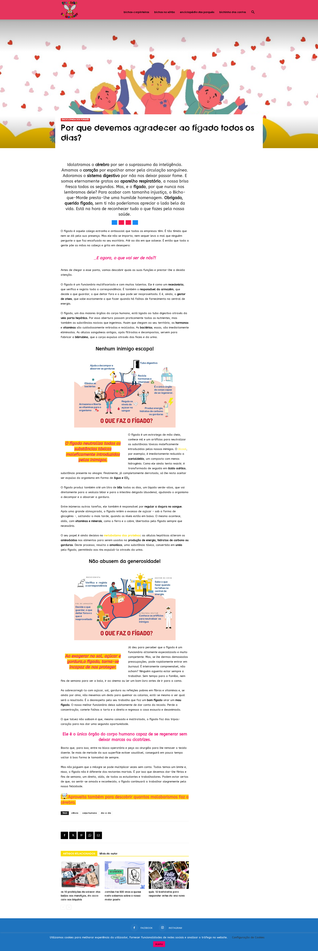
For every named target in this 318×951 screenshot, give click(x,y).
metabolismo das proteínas (122, 535)
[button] (252, 12)
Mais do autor (108, 853)
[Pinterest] (81, 835)
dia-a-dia (106, 813)
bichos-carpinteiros (136, 12)
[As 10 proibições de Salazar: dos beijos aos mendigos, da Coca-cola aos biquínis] (81, 875)
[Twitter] (73, 835)
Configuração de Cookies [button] (248, 937)
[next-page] (69, 907)
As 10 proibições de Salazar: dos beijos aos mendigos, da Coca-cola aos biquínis (80, 896)
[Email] (98, 835)
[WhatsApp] (89, 835)
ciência (74, 813)
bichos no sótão (164, 12)
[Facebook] (64, 835)
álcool (182, 449)
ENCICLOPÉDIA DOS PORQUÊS (75, 120)
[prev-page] (63, 907)
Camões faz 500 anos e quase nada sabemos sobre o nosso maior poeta (123, 896)
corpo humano (89, 813)
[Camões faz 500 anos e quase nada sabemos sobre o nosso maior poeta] (125, 875)
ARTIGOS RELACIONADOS (79, 853)
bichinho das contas (232, 12)
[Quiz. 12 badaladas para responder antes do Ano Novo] (169, 875)
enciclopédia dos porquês (197, 12)
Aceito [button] (159, 944)
